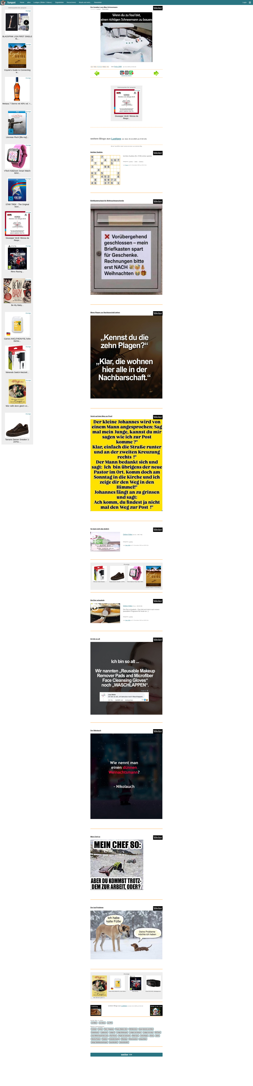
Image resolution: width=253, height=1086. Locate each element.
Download (99, 66)
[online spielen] (105, 170)
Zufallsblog (94, 1006)
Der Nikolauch (95, 730)
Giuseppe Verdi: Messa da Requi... (17, 205)
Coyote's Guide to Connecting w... (17, 37)
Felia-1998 (118, 66)
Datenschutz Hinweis (126, 75)
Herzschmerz (71, 2)
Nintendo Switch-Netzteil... (17, 339)
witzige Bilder (105, 9)
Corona (100, 1029)
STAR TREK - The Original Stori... (17, 172)
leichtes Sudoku (96, 152)
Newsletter (98, 2)
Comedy (94, 1029)
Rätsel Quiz (135, 1035)
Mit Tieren (157, 1032)
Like (92, 66)
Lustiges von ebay (148, 1032)
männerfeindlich (124, 1042)
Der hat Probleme (96, 907)
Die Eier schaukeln (97, 600)
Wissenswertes (133, 1039)
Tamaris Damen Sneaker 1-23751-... (17, 407)
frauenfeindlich (114, 1042)
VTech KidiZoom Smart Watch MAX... (17, 138)
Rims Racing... (17, 238)
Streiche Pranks (96, 1039)
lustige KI (112, 1032)
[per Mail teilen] (127, 73)
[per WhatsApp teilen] (131, 73)
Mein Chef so (95, 837)
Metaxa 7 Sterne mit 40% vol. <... (17, 70)
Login (245, 2)
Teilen (95, 66)
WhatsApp (124, 1039)
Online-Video (127, 534)
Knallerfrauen (95, 1032)
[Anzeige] (17, 33)
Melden (104, 66)
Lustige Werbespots (122, 1032)
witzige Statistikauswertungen (99, 1042)
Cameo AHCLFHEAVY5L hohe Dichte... (17, 306)
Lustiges (36, 2)
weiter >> (126, 1054)
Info (108, 66)
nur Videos (102, 1022)
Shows (152, 1035)
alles (29, 2)
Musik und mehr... (85, 2)
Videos (48, 2)
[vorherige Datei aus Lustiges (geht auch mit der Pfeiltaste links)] (96, 75)
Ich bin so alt (95, 639)
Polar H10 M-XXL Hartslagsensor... (17, 440)
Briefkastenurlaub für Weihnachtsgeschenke (107, 201)
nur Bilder (94, 1022)
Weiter (158, 8)
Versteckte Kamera (114, 1039)
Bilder (43, 2)
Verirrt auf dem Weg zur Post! (101, 416)
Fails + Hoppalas (108, 1029)
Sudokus (141, 161)
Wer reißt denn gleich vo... (17, 372)
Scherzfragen (144, 1035)
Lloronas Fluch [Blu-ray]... (17, 104)
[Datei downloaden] (126, 250)
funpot (11, 2)
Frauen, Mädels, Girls (121, 1029)
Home (22, 2)
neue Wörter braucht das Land (100, 1035)
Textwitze (104, 1039)
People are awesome (124, 1035)
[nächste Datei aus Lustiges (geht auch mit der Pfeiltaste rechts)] (156, 75)
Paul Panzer (113, 1035)
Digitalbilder (59, 2)
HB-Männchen (133, 1029)
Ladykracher (104, 1032)
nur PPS (110, 1022)
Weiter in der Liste (156, 1006)
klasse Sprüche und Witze (146, 1029)
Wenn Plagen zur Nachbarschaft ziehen (105, 312)
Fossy (126, 165)
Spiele (136, 161)
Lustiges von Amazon (135, 1032)
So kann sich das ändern (99, 529)
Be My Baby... (17, 271)
